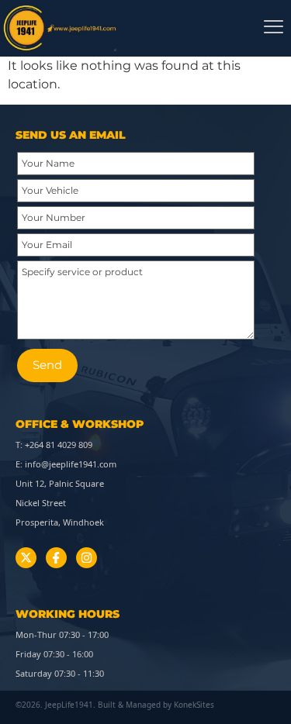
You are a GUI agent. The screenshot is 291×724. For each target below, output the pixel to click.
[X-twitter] (26, 557)
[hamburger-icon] (273, 29)
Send (47, 364)
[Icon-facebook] (56, 557)
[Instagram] (86, 557)
